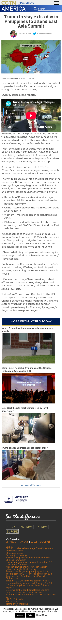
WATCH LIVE (27, 3)
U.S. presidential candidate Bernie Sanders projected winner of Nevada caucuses (27, 591)
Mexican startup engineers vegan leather (26, 566)
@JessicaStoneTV (44, 33)
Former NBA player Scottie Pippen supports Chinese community (28, 558)
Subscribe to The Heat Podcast (21, 569)
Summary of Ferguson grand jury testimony (27, 571)
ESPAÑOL (11, 541)
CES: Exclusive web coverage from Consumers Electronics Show (29, 549)
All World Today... (31, 485)
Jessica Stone (25, 33)
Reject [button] (30, 615)
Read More (41, 615)
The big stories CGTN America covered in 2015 (29, 573)
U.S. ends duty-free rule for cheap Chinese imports (27, 586)
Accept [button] (20, 615)
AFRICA (43, 527)
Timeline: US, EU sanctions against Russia (27, 580)
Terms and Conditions (17, 603)
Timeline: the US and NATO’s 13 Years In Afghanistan (26, 577)
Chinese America (14, 552)
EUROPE (12, 531)
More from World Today (31, 321)
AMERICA (13, 8)
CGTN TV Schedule (15, 599)
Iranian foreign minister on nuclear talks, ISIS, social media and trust (29, 563)
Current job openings (16, 555)
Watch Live (11, 601)
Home (9, 546)
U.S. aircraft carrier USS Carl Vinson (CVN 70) (29, 582)
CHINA (11, 527)
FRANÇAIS (23, 541)
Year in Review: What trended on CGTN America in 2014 (31, 595)
